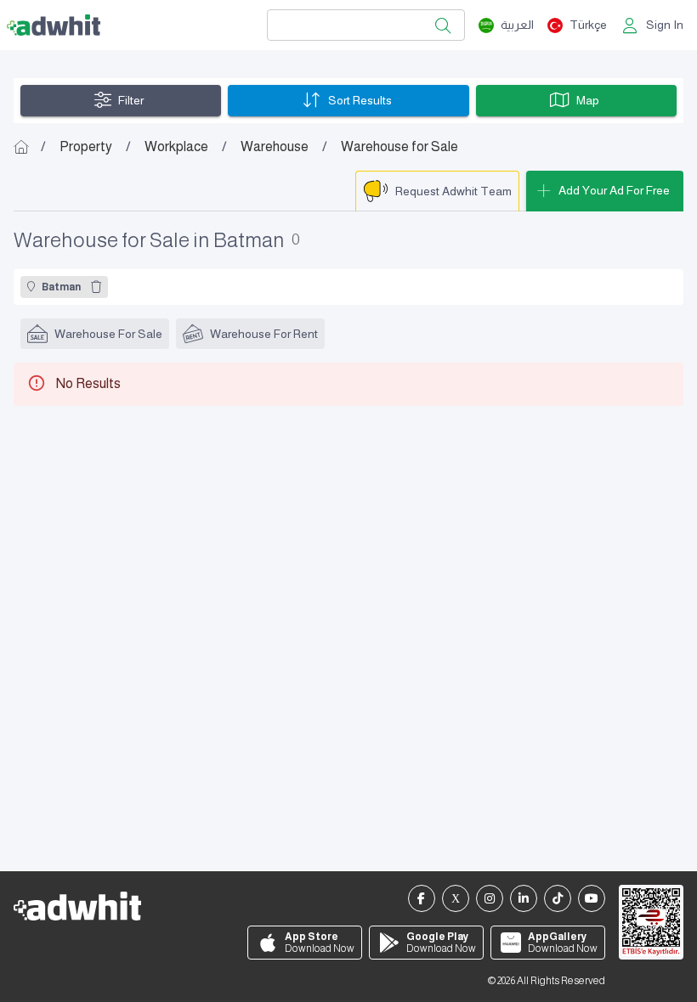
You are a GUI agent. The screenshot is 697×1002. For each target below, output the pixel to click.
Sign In (664, 24)
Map (587, 100)
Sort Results (360, 100)
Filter (131, 100)
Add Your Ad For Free (614, 190)
